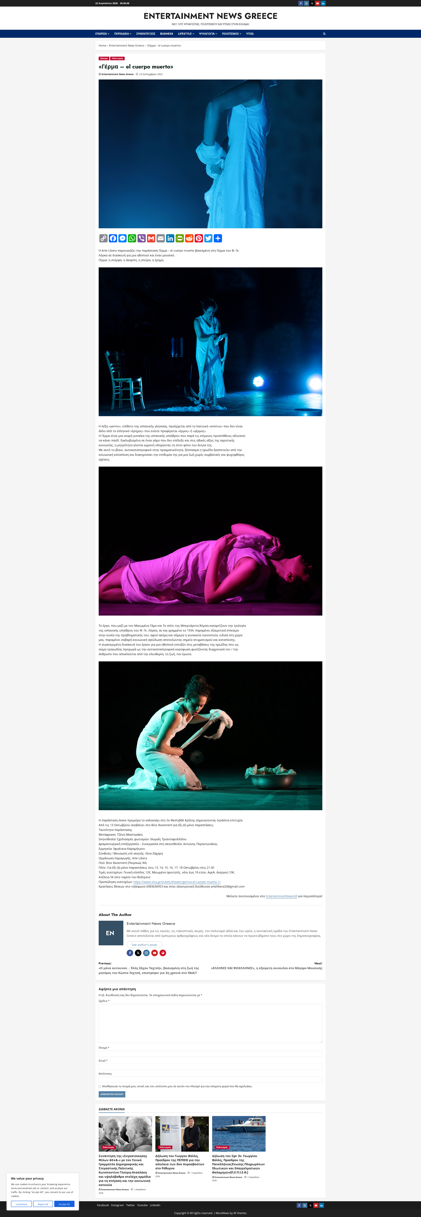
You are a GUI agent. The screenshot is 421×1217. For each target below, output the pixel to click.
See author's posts (144, 945)
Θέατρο (104, 58)
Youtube (142, 1205)
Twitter (130, 1205)
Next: (266, 965)
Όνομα (104, 1047)
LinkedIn (155, 1205)
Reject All (43, 1204)
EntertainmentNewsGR (281, 896)
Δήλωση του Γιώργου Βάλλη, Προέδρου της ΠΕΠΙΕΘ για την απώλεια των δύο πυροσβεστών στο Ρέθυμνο (179, 1162)
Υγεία (250, 34)
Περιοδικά (121, 34)
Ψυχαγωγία (207, 34)
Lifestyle (185, 34)
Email (103, 1060)
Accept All (64, 1204)
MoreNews (222, 1213)
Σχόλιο (104, 1001)
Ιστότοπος (105, 1073)
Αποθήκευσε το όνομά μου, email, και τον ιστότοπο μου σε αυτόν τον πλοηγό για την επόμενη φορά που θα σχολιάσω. (177, 1086)
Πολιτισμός (230, 34)
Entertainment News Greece (211, 16)
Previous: (149, 968)
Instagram (117, 1205)
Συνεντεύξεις (145, 34)
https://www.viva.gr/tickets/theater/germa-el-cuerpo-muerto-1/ (177, 882)
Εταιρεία (101, 34)
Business (166, 34)
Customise (21, 1204)
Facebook (103, 1205)
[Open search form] (324, 34)
